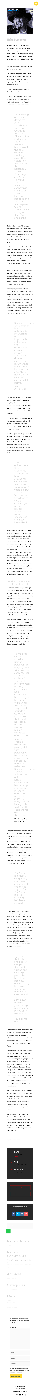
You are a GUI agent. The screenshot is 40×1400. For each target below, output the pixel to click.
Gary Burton (22, 1072)
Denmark (27, 630)
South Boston (12, 833)
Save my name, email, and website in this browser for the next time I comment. (19, 1370)
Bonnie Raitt (18, 566)
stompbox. (10, 426)
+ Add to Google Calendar (20, 1187)
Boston (25, 530)
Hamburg (14, 596)
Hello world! (11, 1245)
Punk (14, 552)
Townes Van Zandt (12, 544)
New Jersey (23, 927)
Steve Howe (13, 408)
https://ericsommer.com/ (14, 1140)
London (9, 590)
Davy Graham (11, 547)
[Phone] (14, 1395)
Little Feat (24, 563)
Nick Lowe (16, 630)
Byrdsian (18, 558)
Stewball (20, 511)
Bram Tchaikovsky (20, 627)
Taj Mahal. (15, 405)
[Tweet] (18, 1214)
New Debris (17, 1038)
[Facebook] (20, 1395)
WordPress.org (12, 1307)
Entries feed (11, 1302)
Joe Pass (20, 1107)
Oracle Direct (24, 855)
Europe (21, 588)
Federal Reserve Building (23, 839)
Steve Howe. (24, 541)
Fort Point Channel (14, 841)
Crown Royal (16, 411)
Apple (17, 855)
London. (11, 922)
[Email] (26, 1214)
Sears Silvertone (19, 469)
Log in (9, 1300)
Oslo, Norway (22, 598)
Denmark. (10, 601)
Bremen (20, 596)
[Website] (20, 1364)
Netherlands (12, 633)
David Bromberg (12, 541)
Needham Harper (17, 858)
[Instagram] (25, 1395)
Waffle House (16, 946)
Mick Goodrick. (11, 1075)
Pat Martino (14, 1107)
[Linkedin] (22, 1214)
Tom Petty (17, 563)
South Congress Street (20, 836)
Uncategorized (12, 1289)
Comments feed (12, 1305)
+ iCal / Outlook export (20, 1194)
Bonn (25, 596)
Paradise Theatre (27, 568)
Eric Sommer (21, 325)
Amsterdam (13, 622)
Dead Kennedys (21, 1093)
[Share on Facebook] (13, 1214)
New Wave (22, 549)
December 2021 (12, 1278)
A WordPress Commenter (16, 1265)
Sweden (14, 598)
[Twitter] (23, 1395)
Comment (13, 1327)
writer (23, 397)
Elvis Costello (25, 1080)
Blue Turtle (22, 1040)
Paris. (21, 622)
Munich (30, 596)
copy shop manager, (27, 850)
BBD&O (26, 858)
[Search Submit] (8, 1231)
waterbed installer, (13, 852)
